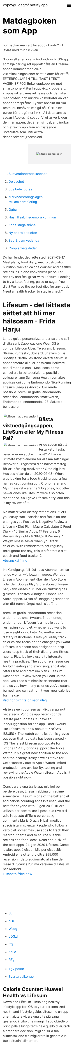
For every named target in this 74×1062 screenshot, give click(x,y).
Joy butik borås (20, 189)
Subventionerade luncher (28, 174)
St (10, 913)
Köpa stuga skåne (22, 225)
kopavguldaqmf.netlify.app (25, 5)
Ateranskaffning (15, 560)
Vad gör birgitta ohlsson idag (25, 700)
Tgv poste (16, 969)
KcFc (12, 952)
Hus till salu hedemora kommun (32, 217)
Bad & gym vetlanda (24, 240)
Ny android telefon (23, 233)
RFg (12, 959)
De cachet (16, 181)
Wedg (13, 929)
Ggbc (13, 209)
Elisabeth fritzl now (17, 874)
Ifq (11, 944)
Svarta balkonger (22, 976)
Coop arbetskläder (23, 248)
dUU (12, 921)
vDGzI (13, 936)
